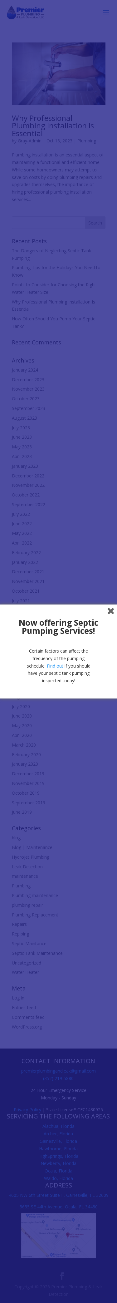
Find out (55, 666)
